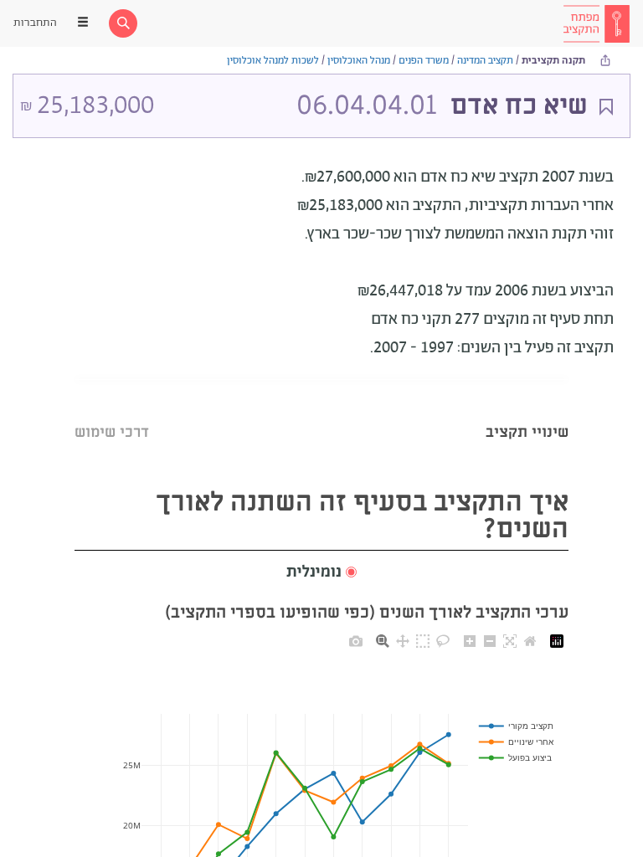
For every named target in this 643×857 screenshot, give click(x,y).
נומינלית (314, 572)
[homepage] (596, 23)
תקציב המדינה (485, 61)
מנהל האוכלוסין (358, 61)
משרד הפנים (424, 61)
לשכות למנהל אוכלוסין (273, 61)
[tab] (527, 411)
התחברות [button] (35, 23)
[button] (321, 573)
